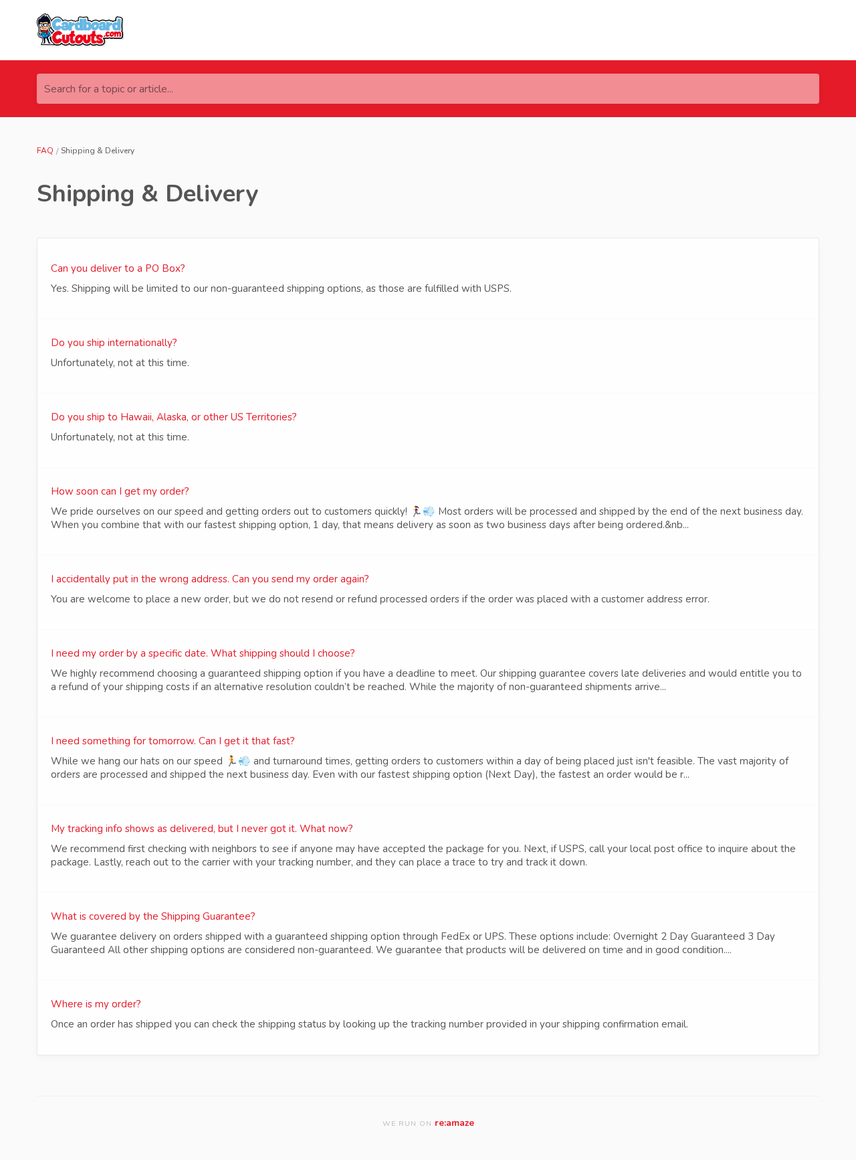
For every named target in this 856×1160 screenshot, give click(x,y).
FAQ (45, 150)
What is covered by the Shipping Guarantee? (153, 916)
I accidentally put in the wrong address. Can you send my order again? (210, 579)
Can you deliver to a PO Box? (118, 268)
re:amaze (454, 1122)
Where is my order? (96, 1004)
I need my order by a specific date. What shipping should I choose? (203, 653)
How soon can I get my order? (120, 491)
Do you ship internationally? (114, 342)
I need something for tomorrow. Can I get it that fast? (173, 741)
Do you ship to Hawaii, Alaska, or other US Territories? (174, 417)
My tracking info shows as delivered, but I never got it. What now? (202, 828)
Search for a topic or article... (108, 89)
